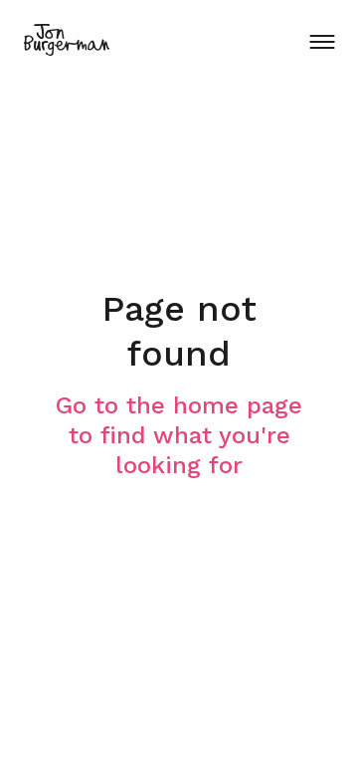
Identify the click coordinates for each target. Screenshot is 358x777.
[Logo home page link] (66, 40)
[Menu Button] (321, 41)
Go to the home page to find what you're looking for (179, 435)
